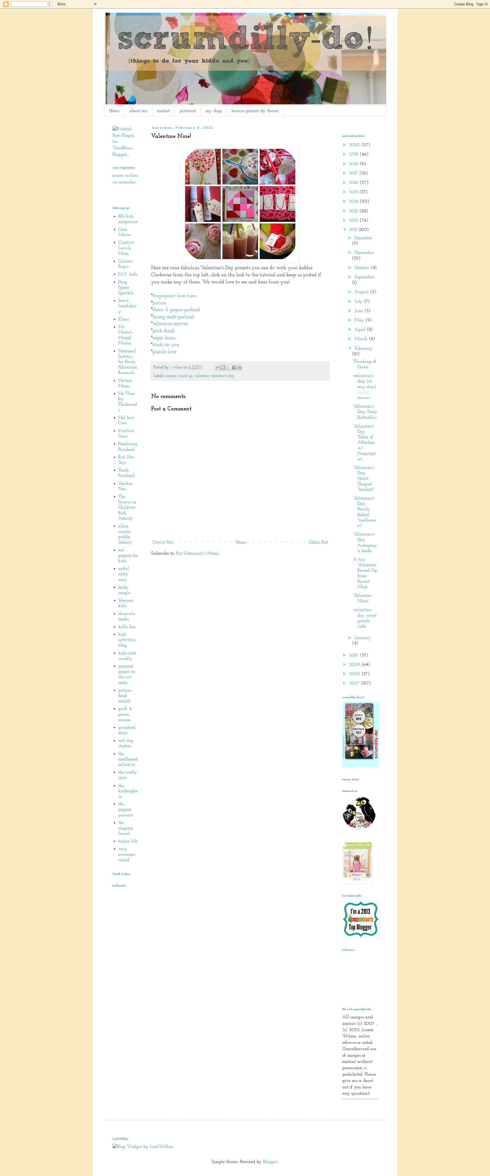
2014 (354, 201)
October (362, 267)
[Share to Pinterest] (239, 367)
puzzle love (164, 351)
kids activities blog (126, 640)
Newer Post (163, 542)
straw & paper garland (176, 309)
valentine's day (222, 376)
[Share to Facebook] (234, 367)
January (362, 638)
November (364, 252)
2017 (354, 173)
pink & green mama (125, 714)
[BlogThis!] (223, 367)
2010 (354, 655)
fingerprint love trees (174, 296)
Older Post (318, 542)
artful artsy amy (123, 574)
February (363, 348)
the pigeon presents (125, 809)
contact (163, 111)
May (360, 320)
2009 (355, 664)
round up (185, 376)
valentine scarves (170, 323)
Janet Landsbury (127, 306)
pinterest (187, 111)
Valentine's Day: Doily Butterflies (365, 412)
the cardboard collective (128, 759)
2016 (354, 182)
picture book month (124, 695)
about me (138, 111)
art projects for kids (128, 555)
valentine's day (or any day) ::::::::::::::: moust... (364, 387)
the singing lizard (125, 828)
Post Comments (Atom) (197, 553)
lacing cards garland (173, 317)
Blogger (270, 1162)
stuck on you (166, 344)
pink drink (164, 330)
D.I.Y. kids (127, 274)
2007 (355, 683)
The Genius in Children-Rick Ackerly (127, 507)
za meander (124, 182)
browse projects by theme (255, 111)
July (359, 301)
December (363, 238)
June (359, 311)
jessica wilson (125, 175)
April (360, 329)
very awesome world (126, 854)
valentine (201, 376)
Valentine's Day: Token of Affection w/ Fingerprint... (364, 442)
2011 (353, 229)
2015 (354, 192)
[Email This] (218, 367)
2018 (354, 164)
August (362, 292)
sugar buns (164, 338)
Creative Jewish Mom (126, 248)
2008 (355, 674)
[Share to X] (229, 367)
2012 (354, 220)
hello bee (127, 627)
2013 (354, 211)
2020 (355, 145)
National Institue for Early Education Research (127, 362)
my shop (214, 111)
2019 (354, 154)
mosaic (171, 376)
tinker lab (128, 841)
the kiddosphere (128, 791)
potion (159, 303)
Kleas (123, 319)
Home (114, 111)
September (364, 277)
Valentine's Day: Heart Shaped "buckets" (363, 478)
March (361, 339)
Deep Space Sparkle (125, 287)
